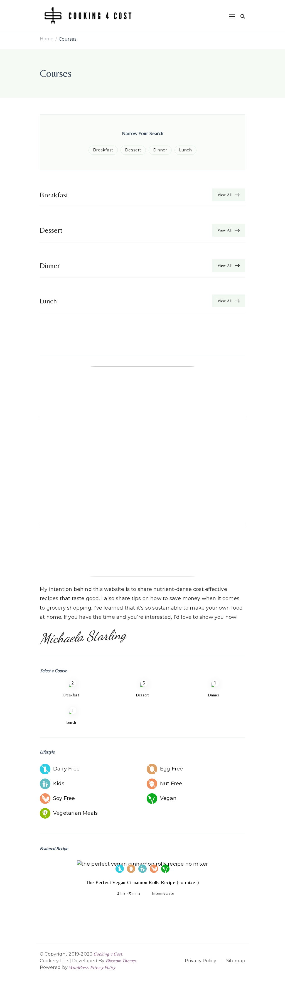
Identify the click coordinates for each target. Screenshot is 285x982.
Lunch (185, 150)
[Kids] (142, 869)
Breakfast (103, 150)
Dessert (133, 150)
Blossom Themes (121, 960)
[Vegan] (165, 869)
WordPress (78, 967)
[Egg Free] (131, 869)
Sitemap (235, 960)
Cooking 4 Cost (108, 954)
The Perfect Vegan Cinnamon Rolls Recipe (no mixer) (142, 882)
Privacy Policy (102, 967)
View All (225, 195)
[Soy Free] (154, 869)
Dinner (160, 150)
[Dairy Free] (120, 869)
